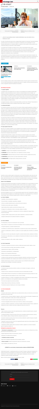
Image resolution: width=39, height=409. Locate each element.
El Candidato (4, 63)
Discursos (6, 76)
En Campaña (4, 162)
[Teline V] (8, 1)
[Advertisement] (19, 396)
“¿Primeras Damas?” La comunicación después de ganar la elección (32, 69)
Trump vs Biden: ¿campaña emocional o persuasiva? (32, 168)
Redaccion (9, 76)
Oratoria (2, 77)
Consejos (2, 76)
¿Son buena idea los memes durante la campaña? (18, 168)
